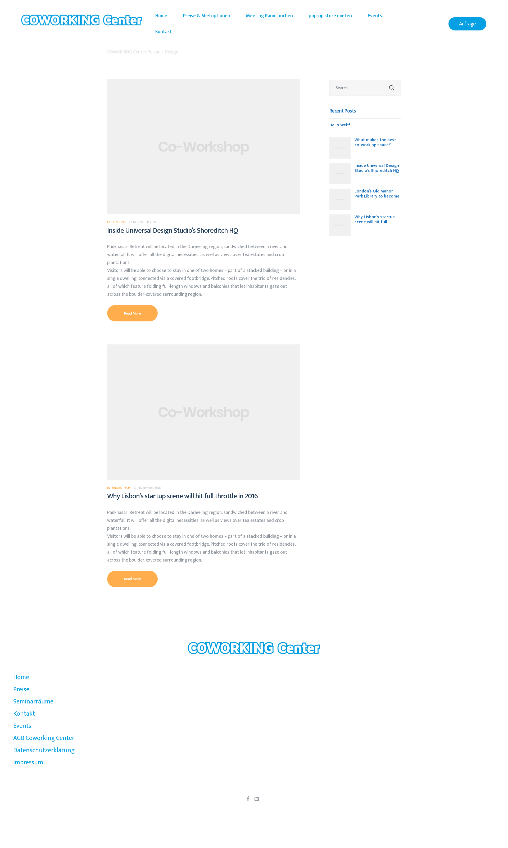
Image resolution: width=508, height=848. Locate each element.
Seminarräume (33, 701)
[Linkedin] (256, 798)
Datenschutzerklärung (44, 750)
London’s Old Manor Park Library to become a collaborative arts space (377, 194)
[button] (467, 24)
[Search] (391, 88)
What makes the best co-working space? (375, 142)
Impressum (28, 762)
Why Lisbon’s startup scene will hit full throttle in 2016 (182, 496)
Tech (126, 487)
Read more (141, 311)
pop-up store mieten (330, 16)
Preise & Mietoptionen (206, 16)
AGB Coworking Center (43, 738)
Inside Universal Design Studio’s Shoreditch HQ (172, 230)
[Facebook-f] (248, 798)
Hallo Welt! (339, 126)
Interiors (114, 487)
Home (161, 16)
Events (375, 16)
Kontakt (163, 32)
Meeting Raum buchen (269, 16)
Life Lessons (116, 222)
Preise (21, 689)
